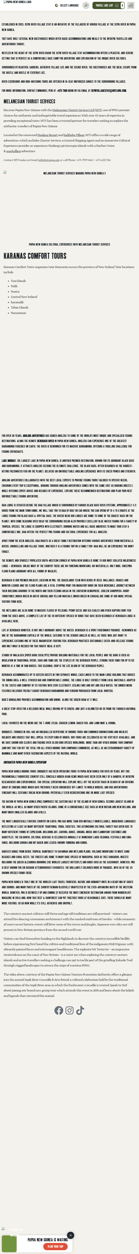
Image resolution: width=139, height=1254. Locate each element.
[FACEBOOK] (58, 1010)
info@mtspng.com (49, 160)
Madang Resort (47, 135)
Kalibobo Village (74, 135)
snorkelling (13, 151)
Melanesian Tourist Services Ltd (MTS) (77, 110)
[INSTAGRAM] (69, 1010)
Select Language (69, 5)
